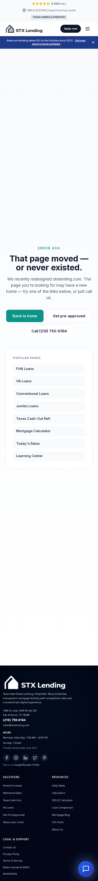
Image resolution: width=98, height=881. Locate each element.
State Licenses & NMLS (16, 867)
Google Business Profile (27, 764)
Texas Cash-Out (12, 800)
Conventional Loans (32, 393)
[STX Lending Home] (49, 682)
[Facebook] (6, 757)
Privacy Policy (11, 854)
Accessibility (10, 873)
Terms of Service (12, 860)
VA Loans (23, 381)
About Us (57, 829)
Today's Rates (28, 443)
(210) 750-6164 (14, 720)
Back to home (25, 316)
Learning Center (29, 456)
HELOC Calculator (62, 800)
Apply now (70, 28)
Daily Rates (58, 785)
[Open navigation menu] (87, 28)
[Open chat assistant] (86, 869)
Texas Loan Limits (13, 822)
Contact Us (9, 847)
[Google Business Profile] (44, 757)
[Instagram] (16, 757)
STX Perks (58, 822)
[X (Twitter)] (35, 757)
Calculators (58, 793)
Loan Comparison (62, 807)
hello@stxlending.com (16, 725)
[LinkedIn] (25, 757)
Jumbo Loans (27, 406)
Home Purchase (12, 785)
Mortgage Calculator (33, 431)
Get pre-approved (69, 316)
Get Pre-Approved (14, 814)
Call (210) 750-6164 (49, 331)
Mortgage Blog (61, 814)
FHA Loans (25, 368)
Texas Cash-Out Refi (33, 418)
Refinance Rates (12, 793)
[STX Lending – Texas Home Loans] (24, 29)
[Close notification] (93, 42)
